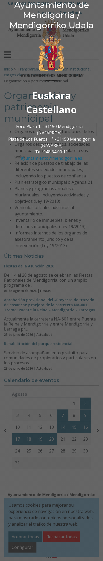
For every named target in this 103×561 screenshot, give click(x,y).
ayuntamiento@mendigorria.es (51, 158)
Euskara (51, 95)
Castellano (51, 109)
